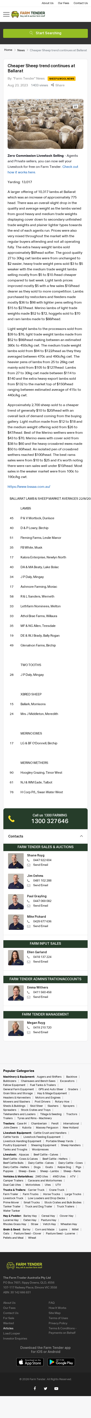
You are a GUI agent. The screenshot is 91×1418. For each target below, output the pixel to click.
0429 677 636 (42, 921)
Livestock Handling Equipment (22, 1141)
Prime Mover (11, 1202)
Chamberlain (39, 1123)
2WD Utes (41, 1176)
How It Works (57, 1308)
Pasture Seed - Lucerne (60, 1233)
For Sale (8, 1318)
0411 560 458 (42, 992)
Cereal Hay (48, 1216)
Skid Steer (36, 1106)
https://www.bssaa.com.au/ (29, 487)
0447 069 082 (42, 901)
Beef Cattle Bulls (13, 1163)
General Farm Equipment (18, 1089)
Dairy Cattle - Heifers (16, 1167)
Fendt (55, 1123)
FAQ (52, 1302)
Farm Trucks (31, 1194)
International (71, 1123)
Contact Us (81, 3)
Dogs (37, 1167)
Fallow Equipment (14, 1085)
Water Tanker (11, 1211)
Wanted (8, 1323)
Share (60, 85)
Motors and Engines (48, 1097)
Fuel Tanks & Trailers (43, 1085)
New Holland (71, 1127)
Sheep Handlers (71, 1145)
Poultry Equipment (14, 1145)
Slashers (53, 1106)
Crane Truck (56, 1190)
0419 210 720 (42, 1027)
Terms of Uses (58, 1318)
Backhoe (71, 1077)
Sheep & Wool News (61, 79)
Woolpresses (40, 1149)
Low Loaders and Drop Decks (46, 1198)
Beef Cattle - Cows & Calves (20, 1159)
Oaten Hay (29, 1220)
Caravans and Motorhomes (45, 1180)
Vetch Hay (49, 1224)
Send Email (40, 864)
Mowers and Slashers (16, 1101)
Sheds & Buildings (14, 1106)
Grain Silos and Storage (18, 1093)
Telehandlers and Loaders (19, 1114)
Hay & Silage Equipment (52, 1093)
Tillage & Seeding (51, 1114)
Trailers (8, 1118)
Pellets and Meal (13, 1238)
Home (8, 50)
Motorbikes (33, 1185)
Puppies (8, 1171)
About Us (48, 3)
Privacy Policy (58, 1323)
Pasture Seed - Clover (27, 1233)
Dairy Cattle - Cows (70, 1163)
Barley (26, 1229)
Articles (8, 1328)
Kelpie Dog (64, 1167)
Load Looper (11, 1333)
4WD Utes (59, 1176)
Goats (49, 1167)
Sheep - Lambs (49, 1171)
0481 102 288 (42, 880)
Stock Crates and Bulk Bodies (62, 1202)
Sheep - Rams (72, 1171)
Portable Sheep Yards (59, 1141)
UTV (58, 1185)
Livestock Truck (13, 1198)
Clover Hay (66, 1216)
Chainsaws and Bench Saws (38, 1081)
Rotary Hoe (62, 1101)
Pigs (78, 1167)
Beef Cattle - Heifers (55, 1159)
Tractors (71, 1114)
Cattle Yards (11, 1137)
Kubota (26, 1127)
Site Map (55, 1313)
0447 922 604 (42, 860)
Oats (6, 1233)
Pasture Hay (48, 1220)
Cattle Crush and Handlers (50, 1133)
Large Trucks (73, 1194)
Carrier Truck (36, 1190)
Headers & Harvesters (17, 1097)
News (21, 50)
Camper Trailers (13, 1180)
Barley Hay (30, 1216)
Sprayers (68, 1106)
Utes (48, 1185)
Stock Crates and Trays (36, 1110)
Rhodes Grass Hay (14, 1224)
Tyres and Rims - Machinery (34, 1118)
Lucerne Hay (11, 1220)
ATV (73, 1176)
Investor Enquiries (15, 1338)
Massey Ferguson (47, 1127)
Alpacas (24, 1154)
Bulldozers (9, 1081)
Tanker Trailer (12, 1206)
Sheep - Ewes (27, 1171)
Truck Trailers (65, 1206)
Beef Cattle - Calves (46, 1154)
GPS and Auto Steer (51, 1089)
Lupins (63, 1229)
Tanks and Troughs (15, 1149)
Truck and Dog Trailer (38, 1206)
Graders (73, 1089)
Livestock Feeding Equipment (42, 1137)
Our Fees (63, 3)
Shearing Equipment (43, 1145)
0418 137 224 (42, 957)
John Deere (10, 1127)
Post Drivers (42, 1101)
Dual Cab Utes (12, 1185)
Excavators (67, 1081)
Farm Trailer (10, 1194)
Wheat (32, 1238)
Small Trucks (32, 1202)
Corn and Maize (44, 1229)
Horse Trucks (51, 1194)
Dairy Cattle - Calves (41, 1163)
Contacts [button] (15, 836)
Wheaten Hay (69, 1224)
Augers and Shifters (49, 1077)
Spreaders (9, 1110)
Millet (75, 1229)
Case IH (21, 1123)
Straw (34, 1224)
